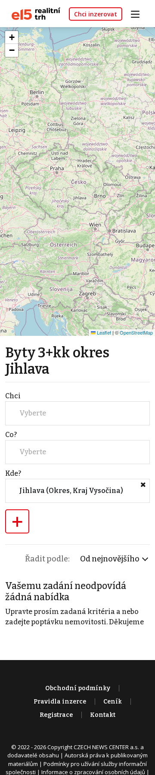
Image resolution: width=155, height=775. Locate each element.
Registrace (56, 715)
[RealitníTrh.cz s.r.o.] (32, 13)
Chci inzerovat (95, 14)
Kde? (13, 473)
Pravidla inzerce (60, 701)
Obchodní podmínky (77, 688)
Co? (11, 435)
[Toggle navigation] (138, 13)
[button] (11, 37)
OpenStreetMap (136, 332)
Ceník (112, 701)
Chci (13, 396)
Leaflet (103, 332)
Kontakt (102, 715)
